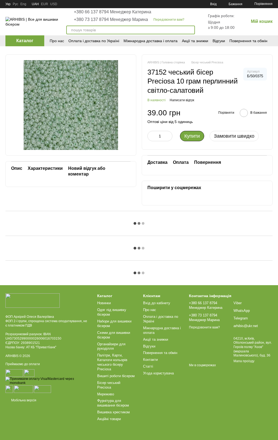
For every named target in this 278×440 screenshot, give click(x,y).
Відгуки (219, 41)
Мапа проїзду (243, 361)
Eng (23, 4)
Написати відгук (182, 100)
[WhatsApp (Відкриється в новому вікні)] (189, 4)
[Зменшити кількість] (151, 136)
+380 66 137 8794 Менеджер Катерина (112, 12)
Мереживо (105, 394)
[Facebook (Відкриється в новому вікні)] (170, 4)
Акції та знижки (195, 41)
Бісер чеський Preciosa (108, 385)
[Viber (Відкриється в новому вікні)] (196, 4)
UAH (35, 4)
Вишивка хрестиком (113, 412)
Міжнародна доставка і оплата (151, 41)
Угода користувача (158, 373)
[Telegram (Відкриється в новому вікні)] (183, 4)
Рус (15, 4)
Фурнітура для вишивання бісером (113, 403)
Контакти (150, 360)
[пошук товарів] (190, 30)
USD (53, 4)
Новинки (104, 303)
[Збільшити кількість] (168, 136)
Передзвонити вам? (168, 19)
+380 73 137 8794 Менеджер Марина (111, 19)
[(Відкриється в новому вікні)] (9, 389)
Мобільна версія (23, 400)
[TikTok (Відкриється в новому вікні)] (163, 4)
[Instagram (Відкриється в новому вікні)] (157, 4)
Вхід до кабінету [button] (156, 303)
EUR (44, 4)
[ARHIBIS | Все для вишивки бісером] (32, 300)
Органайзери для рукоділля (111, 346)
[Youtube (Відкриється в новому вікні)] (176, 4)
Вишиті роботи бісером (116, 376)
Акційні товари (109, 419)
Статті (148, 366)
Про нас (57, 41)
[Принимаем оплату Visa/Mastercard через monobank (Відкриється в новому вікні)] (47, 381)
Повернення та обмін (248, 41)
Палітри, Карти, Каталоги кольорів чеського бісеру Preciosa (112, 362)
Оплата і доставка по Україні (93, 41)
